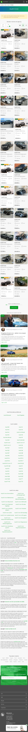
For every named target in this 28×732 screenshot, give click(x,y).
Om (2, 693)
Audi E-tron (7, 442)
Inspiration (3, 707)
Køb (2, 697)
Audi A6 (21, 434)
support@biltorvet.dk (10, 722)
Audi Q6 (21, 450)
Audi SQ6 (7, 476)
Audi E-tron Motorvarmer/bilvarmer (7, 518)
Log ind (24, 2)
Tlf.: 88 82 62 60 (9, 719)
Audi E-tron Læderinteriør (7, 515)
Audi (8, 4)
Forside (2, 4)
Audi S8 (7, 473)
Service (2, 704)
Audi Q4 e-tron (17, 641)
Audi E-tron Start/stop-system (7, 527)
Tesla (11, 661)
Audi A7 (21, 437)
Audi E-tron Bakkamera (7, 497)
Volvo (19, 661)
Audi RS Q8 (7, 466)
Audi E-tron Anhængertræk (21, 494)
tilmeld (14, 681)
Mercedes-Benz (4, 659)
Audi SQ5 (20, 473)
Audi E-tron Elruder (21, 504)
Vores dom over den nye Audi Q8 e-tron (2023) (14, 601)
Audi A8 (7, 440)
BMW (7, 658)
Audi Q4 (21, 447)
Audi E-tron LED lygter (21, 515)
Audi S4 (21, 468)
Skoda (25, 659)
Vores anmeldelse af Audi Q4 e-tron (12, 560)
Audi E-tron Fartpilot (20, 508)
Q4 (2, 622)
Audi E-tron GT (21, 442)
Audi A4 (7, 432)
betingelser (23, 674)
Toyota (15, 661)
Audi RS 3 (20, 455)
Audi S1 (21, 466)
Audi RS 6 (7, 460)
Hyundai (20, 658)
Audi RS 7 (20, 460)
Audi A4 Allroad (21, 432)
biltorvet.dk (10, 568)
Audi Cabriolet (20, 440)
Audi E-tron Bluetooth (7, 501)
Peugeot (16, 659)
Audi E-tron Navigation (21, 517)
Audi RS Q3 (21, 463)
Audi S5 (7, 471)
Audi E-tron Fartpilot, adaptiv (7, 509)
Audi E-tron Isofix (7, 512)
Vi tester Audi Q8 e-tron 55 (10, 628)
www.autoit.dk (9, 723)
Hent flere (14, 307)
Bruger (2, 700)
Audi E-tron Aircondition (7, 493)
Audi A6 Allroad (7, 437)
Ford (15, 658)
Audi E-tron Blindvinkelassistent (20, 498)
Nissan (10, 659)
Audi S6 (21, 471)
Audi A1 (21, 427)
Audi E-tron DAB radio (21, 501)
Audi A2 (7, 429)
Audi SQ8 (7, 479)
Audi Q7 (7, 453)
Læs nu (3, 342)
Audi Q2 (21, 445)
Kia (24, 658)
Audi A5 (7, 434)
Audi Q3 (7, 447)
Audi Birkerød (7, 415)
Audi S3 (7, 468)
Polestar (21, 659)
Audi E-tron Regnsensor (20, 522)
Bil (5, 4)
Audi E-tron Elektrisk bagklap (7, 505)
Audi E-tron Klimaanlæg (21, 512)
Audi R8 (7, 455)
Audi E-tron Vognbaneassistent (21, 527)
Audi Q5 (7, 450)
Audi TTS (20, 481)
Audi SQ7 (20, 476)
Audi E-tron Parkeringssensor (7, 522)
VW (23, 661)
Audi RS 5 (20, 458)
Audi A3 (21, 429)
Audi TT (21, 479)
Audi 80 (7, 427)
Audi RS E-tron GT (7, 463)
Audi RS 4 (7, 458)
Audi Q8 (21, 453)
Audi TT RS (7, 481)
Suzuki (6, 661)
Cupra (11, 658)
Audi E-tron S (7, 445)
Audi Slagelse (20, 415)
